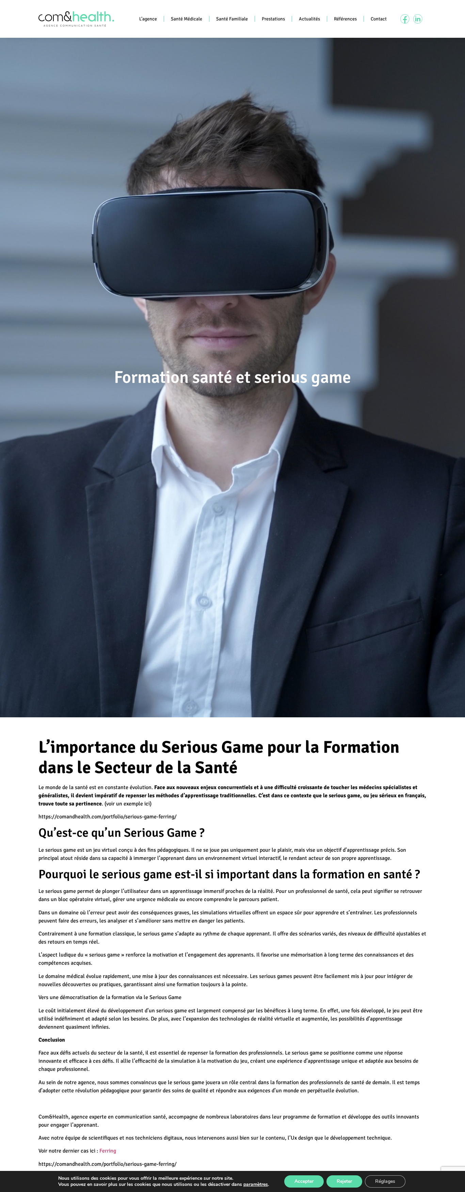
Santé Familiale (232, 19)
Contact (379, 19)
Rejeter (344, 1181)
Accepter (304, 1181)
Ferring (107, 1150)
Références (345, 19)
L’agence (148, 19)
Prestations (273, 19)
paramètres (255, 1184)
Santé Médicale (186, 19)
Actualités (309, 19)
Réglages (385, 1181)
